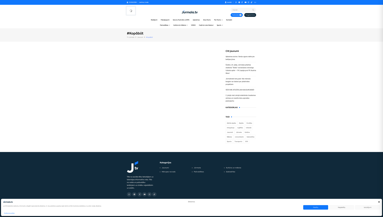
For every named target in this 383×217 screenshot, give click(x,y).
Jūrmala (239, 132)
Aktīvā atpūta (231, 123)
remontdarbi (239, 137)
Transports (238, 141)
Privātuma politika (9, 213)
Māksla (229, 137)
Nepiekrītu (341, 207)
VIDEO (193, 25)
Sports (219, 25)
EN (255, 2)
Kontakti (229, 20)
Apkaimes (196, 20)
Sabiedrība (250, 137)
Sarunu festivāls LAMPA (181, 20)
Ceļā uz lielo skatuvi (206, 25)
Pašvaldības (164, 25)
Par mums (217, 20)
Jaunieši (230, 132)
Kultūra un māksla (179, 25)
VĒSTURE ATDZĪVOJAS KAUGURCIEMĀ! (240, 90)
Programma (250, 15)
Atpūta (241, 123)
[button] (379, 202)
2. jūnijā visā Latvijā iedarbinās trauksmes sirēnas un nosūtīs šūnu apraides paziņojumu (241, 98)
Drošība (249, 123)
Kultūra (247, 132)
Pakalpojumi (165, 20)
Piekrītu (315, 207)
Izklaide (248, 128)
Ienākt (229, 2)
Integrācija (230, 128)
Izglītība (240, 128)
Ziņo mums (207, 20)
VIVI (246, 141)
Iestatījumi (367, 207)
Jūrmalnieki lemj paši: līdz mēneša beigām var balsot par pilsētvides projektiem (238, 81)
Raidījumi (154, 20)
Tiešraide (235, 15)
